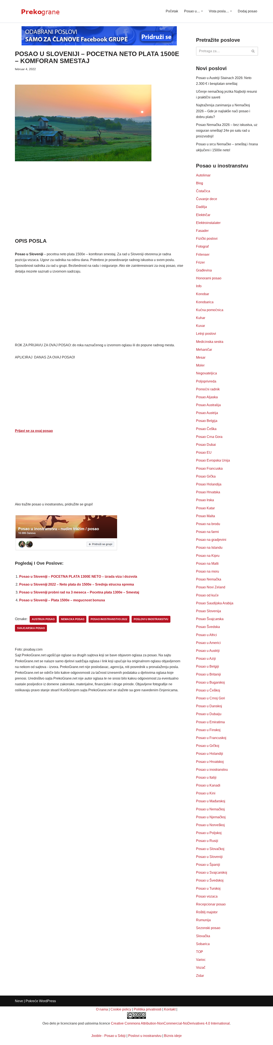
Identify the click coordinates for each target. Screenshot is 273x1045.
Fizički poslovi (207, 238)
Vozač (200, 967)
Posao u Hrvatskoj (210, 762)
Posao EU (204, 452)
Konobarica (204, 302)
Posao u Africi (206, 635)
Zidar (200, 975)
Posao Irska (205, 500)
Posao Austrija (207, 413)
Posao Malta (205, 516)
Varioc (201, 959)
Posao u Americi (208, 643)
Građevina (204, 270)
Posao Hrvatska (208, 492)
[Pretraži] (253, 51)
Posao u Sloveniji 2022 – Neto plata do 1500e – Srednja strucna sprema (76, 584)
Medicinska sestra (209, 342)
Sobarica (203, 944)
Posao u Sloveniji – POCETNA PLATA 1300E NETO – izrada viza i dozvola (78, 576)
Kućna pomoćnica (209, 310)
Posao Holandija (208, 484)
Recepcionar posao (211, 904)
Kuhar (200, 318)
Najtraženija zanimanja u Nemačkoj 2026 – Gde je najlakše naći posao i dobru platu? (223, 110)
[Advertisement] (99, 205)
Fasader (202, 230)
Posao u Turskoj (208, 888)
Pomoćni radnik (208, 389)
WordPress (47, 1001)
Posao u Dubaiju (208, 714)
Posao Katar (205, 508)
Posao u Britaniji (208, 674)
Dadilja (201, 207)
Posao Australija (208, 405)
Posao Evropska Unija (213, 460)
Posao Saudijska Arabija (214, 603)
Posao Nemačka (208, 579)
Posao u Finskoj (208, 730)
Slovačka (203, 936)
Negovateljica (206, 373)
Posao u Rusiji (207, 841)
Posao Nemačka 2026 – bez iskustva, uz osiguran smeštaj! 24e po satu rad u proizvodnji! (226, 130)
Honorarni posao (208, 278)
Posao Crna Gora (209, 437)
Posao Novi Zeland (210, 587)
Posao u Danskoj (209, 706)
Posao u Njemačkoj (211, 817)
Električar (203, 215)
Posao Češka (206, 429)
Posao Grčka (206, 476)
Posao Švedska (208, 627)
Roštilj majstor (207, 912)
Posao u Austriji (208, 650)
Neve (19, 1001)
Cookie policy (120, 1009)
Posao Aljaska (207, 397)
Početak (172, 11)
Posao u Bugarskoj (210, 682)
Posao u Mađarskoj (210, 801)
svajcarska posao (31, 628)
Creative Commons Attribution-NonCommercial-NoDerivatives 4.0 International (170, 1023)
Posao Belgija (206, 421)
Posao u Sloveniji (209, 857)
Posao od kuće (207, 595)
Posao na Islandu (209, 547)
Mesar (200, 357)
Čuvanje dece (206, 199)
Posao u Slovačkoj (210, 849)
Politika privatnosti (147, 1009)
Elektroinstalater (208, 223)
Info (199, 286)
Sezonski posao (208, 928)
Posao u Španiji (208, 864)
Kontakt (170, 1009)
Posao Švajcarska (210, 619)
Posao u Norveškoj (210, 825)
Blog (199, 183)
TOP (199, 952)
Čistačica (203, 191)
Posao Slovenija (208, 611)
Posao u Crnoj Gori (210, 698)
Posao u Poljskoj (209, 833)
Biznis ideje (173, 1036)
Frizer (200, 262)
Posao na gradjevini (211, 539)
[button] (202, 11)
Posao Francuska (209, 468)
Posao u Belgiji (207, 666)
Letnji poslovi (206, 333)
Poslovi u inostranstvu (144, 1036)
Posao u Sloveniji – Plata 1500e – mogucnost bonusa (62, 600)
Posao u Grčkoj (207, 746)
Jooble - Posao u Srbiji (108, 1036)
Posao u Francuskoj (211, 738)
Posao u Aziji (206, 658)
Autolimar (203, 175)
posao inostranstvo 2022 (109, 619)
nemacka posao (72, 619)
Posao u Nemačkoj (210, 809)
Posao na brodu (208, 524)
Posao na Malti (207, 563)
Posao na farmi (207, 532)
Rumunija (203, 920)
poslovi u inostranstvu (151, 619)
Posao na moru (207, 571)
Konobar (202, 294)
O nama (102, 1009)
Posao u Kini (205, 793)
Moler (200, 365)
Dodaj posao (247, 11)
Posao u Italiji (206, 777)
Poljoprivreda (206, 381)
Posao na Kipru (207, 555)
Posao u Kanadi (208, 785)
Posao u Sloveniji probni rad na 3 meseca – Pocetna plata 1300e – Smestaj (79, 592)
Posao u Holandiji (209, 753)
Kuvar (200, 326)
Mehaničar (204, 349)
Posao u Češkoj (208, 690)
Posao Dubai (206, 444)
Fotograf (202, 246)
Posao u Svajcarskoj (211, 872)
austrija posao (43, 619)
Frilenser (202, 254)
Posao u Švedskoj (210, 880)
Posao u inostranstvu (212, 769)
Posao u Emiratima (210, 722)
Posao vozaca (207, 896)
